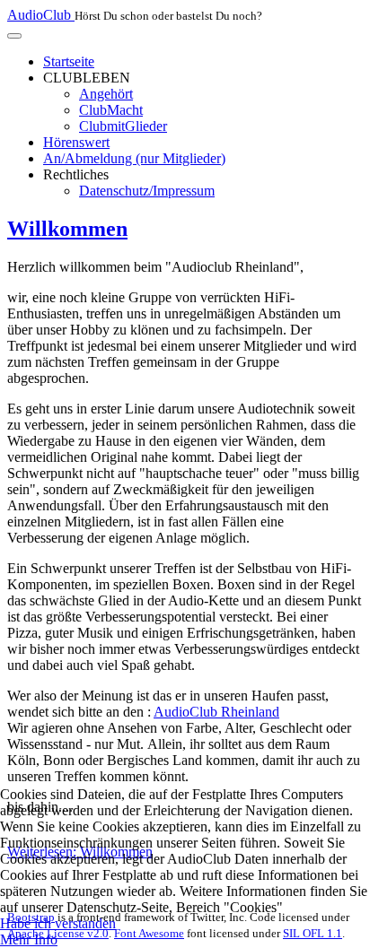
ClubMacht (111, 109)
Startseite (68, 61)
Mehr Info (28, 939)
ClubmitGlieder (123, 126)
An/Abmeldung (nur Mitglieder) (134, 158)
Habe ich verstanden (58, 923)
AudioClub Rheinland (216, 711)
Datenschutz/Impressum (147, 190)
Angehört (106, 93)
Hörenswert (76, 142)
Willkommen (67, 228)
